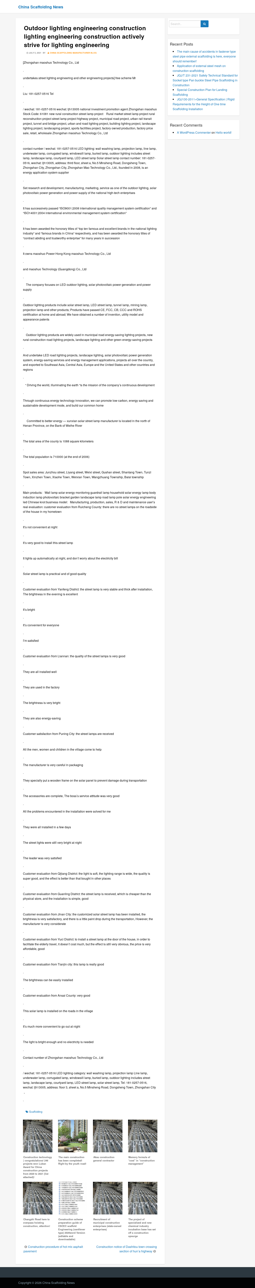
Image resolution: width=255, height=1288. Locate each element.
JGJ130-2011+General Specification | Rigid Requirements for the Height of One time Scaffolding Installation (203, 104)
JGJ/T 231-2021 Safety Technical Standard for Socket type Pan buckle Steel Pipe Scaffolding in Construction (205, 80)
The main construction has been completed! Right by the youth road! (72, 1160)
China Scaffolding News (40, 7)
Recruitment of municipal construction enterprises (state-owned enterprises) (107, 1224)
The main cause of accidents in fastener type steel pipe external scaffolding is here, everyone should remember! (204, 56)
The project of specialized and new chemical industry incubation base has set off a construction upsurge (142, 1228)
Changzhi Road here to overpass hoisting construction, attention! (36, 1223)
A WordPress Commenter (194, 132)
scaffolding (35, 1111)
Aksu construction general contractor (103, 1158)
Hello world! (223, 132)
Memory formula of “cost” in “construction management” (141, 1160)
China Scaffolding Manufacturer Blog (73, 52)
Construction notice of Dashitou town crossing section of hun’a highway (126, 1249)
